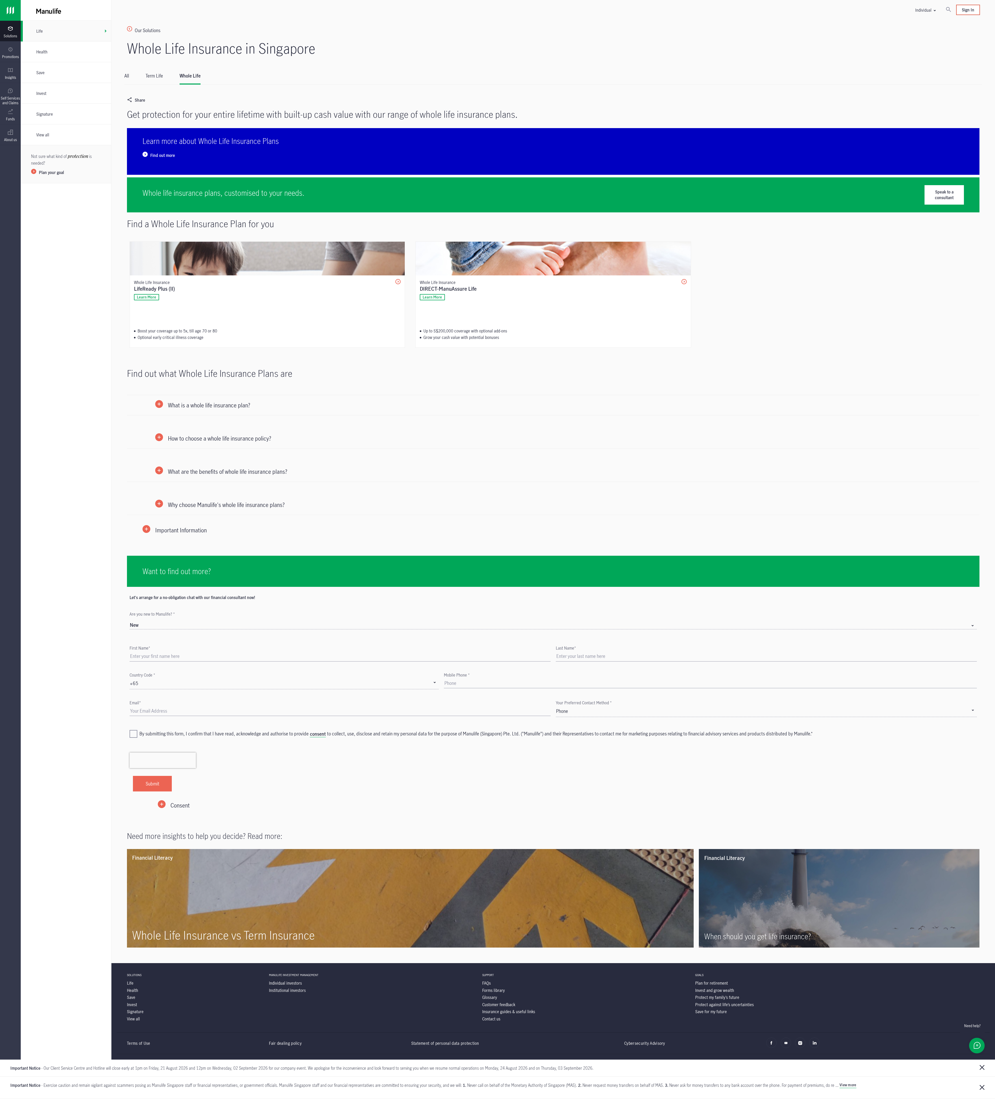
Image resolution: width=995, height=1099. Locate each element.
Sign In (968, 9)
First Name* (140, 648)
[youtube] (787, 1045)
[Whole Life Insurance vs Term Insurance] (410, 898)
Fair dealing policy (285, 1043)
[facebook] (772, 1045)
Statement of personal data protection (445, 1043)
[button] (925, 10)
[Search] (948, 9)
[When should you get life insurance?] (839, 898)
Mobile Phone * (457, 675)
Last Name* (566, 648)
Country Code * (142, 675)
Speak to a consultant (944, 194)
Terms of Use (138, 1043)
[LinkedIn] (815, 1045)
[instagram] (801, 1045)
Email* (135, 702)
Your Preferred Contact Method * (584, 702)
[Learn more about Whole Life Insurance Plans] (553, 151)
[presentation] (10, 31)
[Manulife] (272, 10)
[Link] (10, 10)
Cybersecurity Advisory (644, 1043)
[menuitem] (10, 32)
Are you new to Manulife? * (152, 614)
